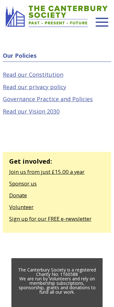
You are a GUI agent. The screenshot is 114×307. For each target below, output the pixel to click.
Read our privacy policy (34, 87)
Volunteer (21, 207)
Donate (18, 195)
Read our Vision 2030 (31, 111)
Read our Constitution (33, 74)
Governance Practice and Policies (48, 99)
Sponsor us (23, 183)
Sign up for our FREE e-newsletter (50, 218)
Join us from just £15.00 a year (47, 171)
